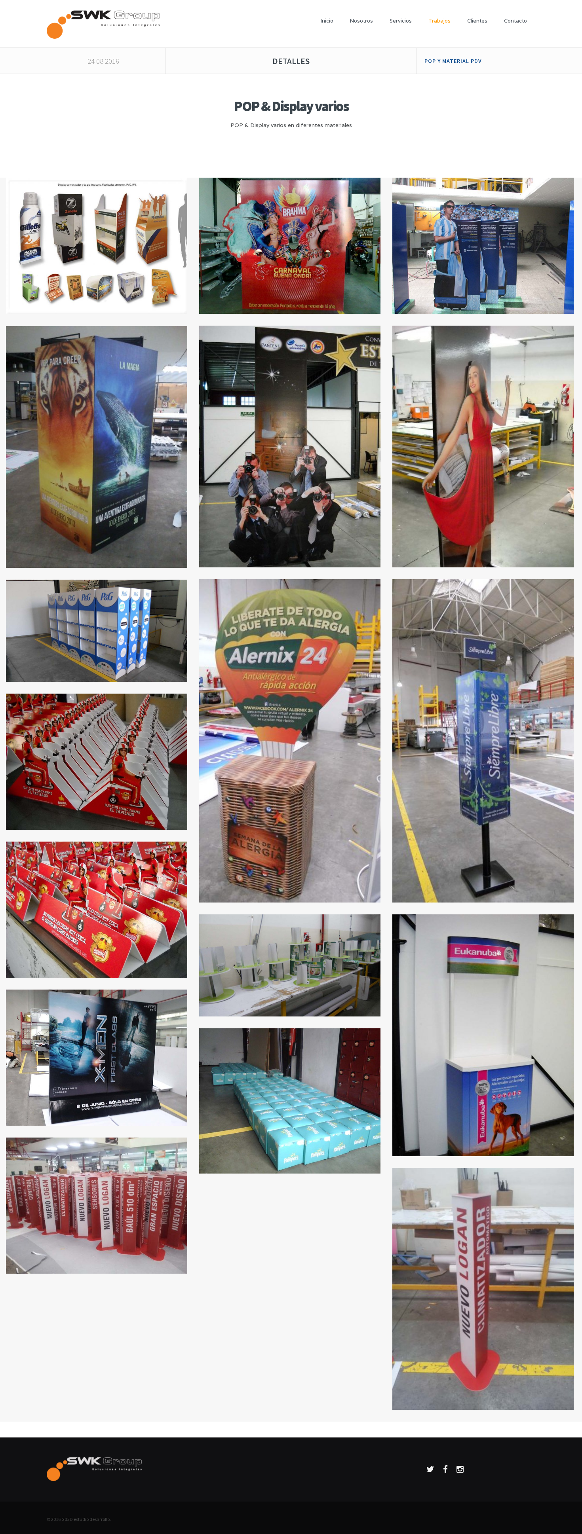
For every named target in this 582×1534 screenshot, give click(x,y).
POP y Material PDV (453, 60)
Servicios (401, 20)
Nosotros (361, 20)
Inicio (327, 20)
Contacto (515, 20)
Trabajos (439, 20)
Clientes (477, 20)
